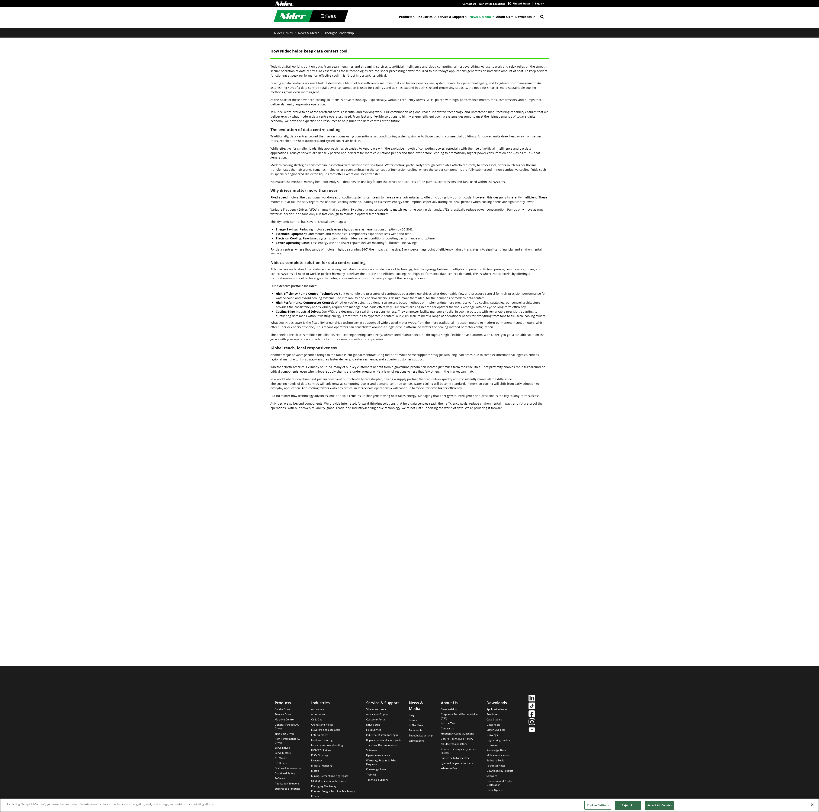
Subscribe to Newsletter (455, 758)
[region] (409, 805)
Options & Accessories (288, 768)
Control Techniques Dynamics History (458, 751)
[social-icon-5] (532, 730)
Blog (411, 715)
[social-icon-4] (532, 722)
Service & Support (451, 17)
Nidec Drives (283, 33)
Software (280, 778)
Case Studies (494, 719)
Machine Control (284, 719)
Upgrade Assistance (378, 755)
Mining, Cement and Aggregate (329, 776)
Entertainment (319, 735)
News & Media (480, 17)
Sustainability (449, 709)
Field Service (373, 730)
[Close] (812, 804)
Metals (315, 771)
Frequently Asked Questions (457, 733)
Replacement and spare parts (383, 740)
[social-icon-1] (532, 699)
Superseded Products (287, 788)
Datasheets (493, 724)
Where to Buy (449, 768)
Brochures (492, 714)
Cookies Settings (598, 805)
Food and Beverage (322, 740)
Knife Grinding (319, 755)
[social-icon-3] (532, 714)
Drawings (492, 735)
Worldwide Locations (492, 4)
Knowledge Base (376, 769)
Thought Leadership (339, 33)
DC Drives (281, 763)
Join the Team (449, 723)
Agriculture (317, 709)
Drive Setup (373, 724)
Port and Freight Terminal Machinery (333, 791)
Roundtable (415, 730)
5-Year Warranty (376, 709)
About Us (503, 17)
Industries (425, 17)
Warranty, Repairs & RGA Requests (381, 762)
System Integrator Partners (457, 763)
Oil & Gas (316, 719)
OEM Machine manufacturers (328, 781)
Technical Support (377, 779)
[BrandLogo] (311, 16)
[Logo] (284, 3)
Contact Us (469, 4)
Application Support (377, 714)
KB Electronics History (454, 744)
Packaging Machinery (324, 786)
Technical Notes (495, 765)
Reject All (628, 805)
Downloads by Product (499, 771)
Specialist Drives (284, 733)
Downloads (523, 17)
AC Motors (281, 758)
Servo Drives (282, 747)
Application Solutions (287, 783)
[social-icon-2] (532, 706)
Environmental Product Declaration (500, 783)
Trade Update (494, 790)
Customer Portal (376, 719)
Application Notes (496, 709)
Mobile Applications (498, 755)
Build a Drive (282, 709)
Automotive (318, 714)
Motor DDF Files (495, 730)
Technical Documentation (381, 745)
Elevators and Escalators (325, 730)
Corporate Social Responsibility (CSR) (459, 716)
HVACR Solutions (321, 750)
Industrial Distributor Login (382, 735)
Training (371, 774)
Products (405, 17)
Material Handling (322, 765)
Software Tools (495, 760)
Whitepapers (416, 740)
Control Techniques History (457, 739)
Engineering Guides (498, 740)
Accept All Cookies (659, 805)
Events (413, 720)
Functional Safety (285, 773)
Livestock (316, 760)
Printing (315, 796)
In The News (416, 725)
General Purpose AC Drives (287, 726)
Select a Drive (283, 714)
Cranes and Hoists (322, 724)
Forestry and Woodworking (327, 745)
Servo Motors (283, 753)
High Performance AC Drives (288, 740)
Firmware (492, 745)
